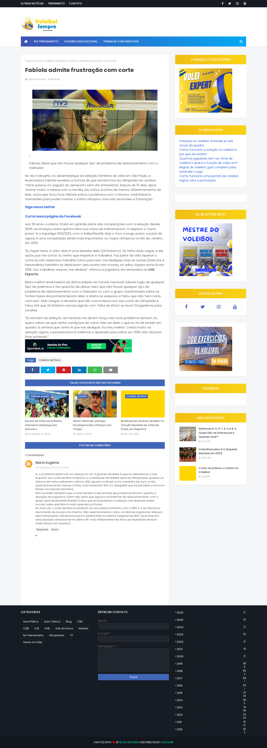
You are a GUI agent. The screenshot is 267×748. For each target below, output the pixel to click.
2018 (211, 671)
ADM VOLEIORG (37, 79)
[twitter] (230, 3)
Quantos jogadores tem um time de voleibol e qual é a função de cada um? (208, 160)
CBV (80, 621)
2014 (211, 700)
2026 (211, 613)
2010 (211, 729)
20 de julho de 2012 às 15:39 (52, 467)
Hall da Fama (64, 628)
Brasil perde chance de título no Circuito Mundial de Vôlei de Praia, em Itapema (142, 425)
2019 (211, 664)
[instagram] (237, 3)
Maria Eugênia (47, 462)
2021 (211, 649)
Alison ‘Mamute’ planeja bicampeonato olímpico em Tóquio (92, 425)
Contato (75, 3)
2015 (211, 693)
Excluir (54, 529)
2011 (211, 722)
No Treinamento (33, 635)
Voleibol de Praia (55, 61)
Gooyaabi (167, 742)
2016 (211, 686)
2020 (211, 656)
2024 (211, 627)
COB (26, 628)
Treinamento (56, 3)
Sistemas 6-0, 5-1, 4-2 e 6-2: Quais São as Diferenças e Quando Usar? (218, 433)
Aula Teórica (52, 621)
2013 (211, 707)
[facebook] (222, 3)
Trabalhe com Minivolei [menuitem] (121, 41)
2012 (211, 715)
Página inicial (34, 61)
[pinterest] (244, 3)
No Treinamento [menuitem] (46, 41)
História (83, 628)
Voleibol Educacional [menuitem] (81, 41)
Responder (42, 529)
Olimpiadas (56, 635)
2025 (211, 620)
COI (36, 628)
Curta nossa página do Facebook (53, 216)
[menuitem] (26, 41)
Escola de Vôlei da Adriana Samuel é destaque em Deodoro (43, 425)
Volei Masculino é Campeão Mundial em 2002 (218, 451)
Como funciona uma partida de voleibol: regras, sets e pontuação (209, 178)
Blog (69, 621)
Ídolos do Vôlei (32, 642)
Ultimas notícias (32, 3)
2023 (211, 634)
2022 (211, 642)
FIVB (47, 628)
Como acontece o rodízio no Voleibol (218, 470)
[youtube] (235, 306)
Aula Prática (31, 621)
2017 (211, 678)
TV (71, 635)
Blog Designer (129, 742)
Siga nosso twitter (40, 207)
